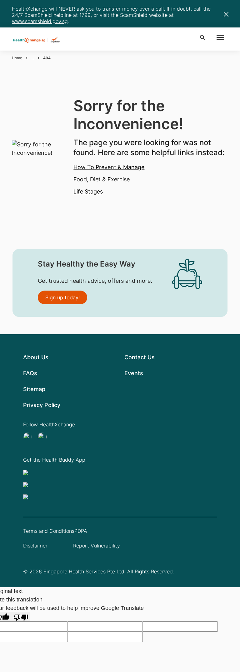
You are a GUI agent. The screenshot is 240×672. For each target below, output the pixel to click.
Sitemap (34, 389)
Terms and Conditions (48, 531)
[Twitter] (29, 437)
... (32, 58)
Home (17, 58)
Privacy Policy (41, 405)
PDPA (80, 531)
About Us (35, 357)
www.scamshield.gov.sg (40, 21)
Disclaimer (35, 545)
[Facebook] (44, 437)
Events (133, 373)
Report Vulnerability (96, 545)
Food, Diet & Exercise (101, 179)
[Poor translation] (21, 616)
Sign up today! (62, 297)
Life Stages (88, 191)
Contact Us (139, 357)
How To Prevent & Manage (108, 167)
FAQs (30, 373)
